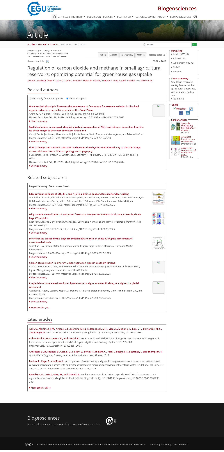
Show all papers (77, 98)
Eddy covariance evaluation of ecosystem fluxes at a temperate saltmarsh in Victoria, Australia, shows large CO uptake (85, 216)
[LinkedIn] (188, 112)
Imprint (165, 444)
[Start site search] (194, 44)
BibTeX (176, 67)
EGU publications (180, 16)
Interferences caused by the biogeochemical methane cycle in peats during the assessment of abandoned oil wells (80, 240)
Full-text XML (179, 58)
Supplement (179, 62)
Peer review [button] (124, 16)
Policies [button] (108, 16)
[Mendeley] (180, 108)
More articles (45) (40, 307)
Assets (113, 55)
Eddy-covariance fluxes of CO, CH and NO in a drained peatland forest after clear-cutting (79, 194)
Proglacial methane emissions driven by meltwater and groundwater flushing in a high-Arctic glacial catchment (84, 285)
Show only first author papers (47, 98)
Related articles (157, 55)
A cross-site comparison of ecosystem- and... (188, 151)
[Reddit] (191, 108)
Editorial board (145, 16)
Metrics (141, 55)
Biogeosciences (177, 8)
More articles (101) (40, 387)
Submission (94, 16)
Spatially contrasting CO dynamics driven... (188, 127)
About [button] (162, 16)
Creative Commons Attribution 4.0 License (123, 444)
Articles (31, 44)
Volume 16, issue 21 (48, 44)
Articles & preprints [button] (70, 16)
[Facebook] (181, 112)
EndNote (177, 71)
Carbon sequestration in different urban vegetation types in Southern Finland (72, 262)
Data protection (180, 444)
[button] (144, 44)
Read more (178, 98)
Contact (154, 444)
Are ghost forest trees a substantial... (188, 139)
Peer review (127, 55)
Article (103, 55)
